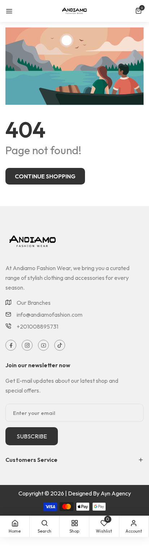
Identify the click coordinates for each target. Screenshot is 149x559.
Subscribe (32, 436)
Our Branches (34, 302)
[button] (139, 10)
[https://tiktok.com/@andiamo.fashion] (60, 345)
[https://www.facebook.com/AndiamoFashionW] (11, 345)
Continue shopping (45, 176)
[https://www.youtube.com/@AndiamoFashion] (44, 345)
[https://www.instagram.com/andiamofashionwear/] (27, 345)
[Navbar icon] (9, 10)
